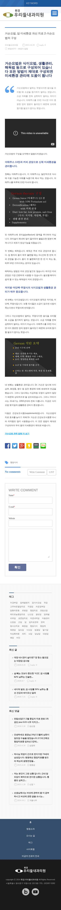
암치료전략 (33, 622)
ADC (24, 634)
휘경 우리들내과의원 (29, 880)
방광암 (37, 630)
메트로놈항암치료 (17, 614)
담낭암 (37, 634)
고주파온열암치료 (17, 607)
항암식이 (14, 462)
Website (12, 518)
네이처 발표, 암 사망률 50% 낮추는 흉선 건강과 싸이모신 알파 (31, 691)
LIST (51, 472)
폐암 (12, 638)
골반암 (38, 614)
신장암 (13, 622)
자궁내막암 (34, 618)
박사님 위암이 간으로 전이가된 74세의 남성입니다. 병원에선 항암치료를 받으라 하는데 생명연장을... (31, 757)
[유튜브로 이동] (35, 898)
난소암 (30, 614)
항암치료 (34, 610)
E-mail (12, 507)
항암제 (43, 626)
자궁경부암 (40, 607)
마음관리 (45, 618)
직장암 (30, 607)
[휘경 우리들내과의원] (23, 13)
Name (11, 495)
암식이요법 (36, 603)
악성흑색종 (14, 634)
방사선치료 (14, 626)
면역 (43, 622)
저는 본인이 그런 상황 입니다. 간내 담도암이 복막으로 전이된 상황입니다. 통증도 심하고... (31, 777)
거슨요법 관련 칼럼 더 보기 (17, 433)
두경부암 (14, 603)
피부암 (13, 618)
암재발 (46, 614)
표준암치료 (23, 618)
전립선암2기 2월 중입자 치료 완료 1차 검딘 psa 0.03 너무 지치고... (31, 720)
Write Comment (37, 472)
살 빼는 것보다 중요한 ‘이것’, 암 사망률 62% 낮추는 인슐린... (31, 675)
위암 (46, 603)
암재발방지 (24, 603)
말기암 (45, 630)
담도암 (21, 630)
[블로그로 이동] (25, 898)
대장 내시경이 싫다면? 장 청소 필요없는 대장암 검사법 (31, 659)
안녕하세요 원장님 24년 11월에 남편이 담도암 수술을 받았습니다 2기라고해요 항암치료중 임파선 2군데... (31, 738)
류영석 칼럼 (23, 49)
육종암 (13, 630)
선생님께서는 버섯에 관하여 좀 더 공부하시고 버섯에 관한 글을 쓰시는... (31, 794)
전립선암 (44, 610)
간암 (20, 622)
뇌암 (30, 634)
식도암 (29, 630)
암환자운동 (14, 610)
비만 (18, 638)
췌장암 (25, 626)
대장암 (45, 634)
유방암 (25, 610)
